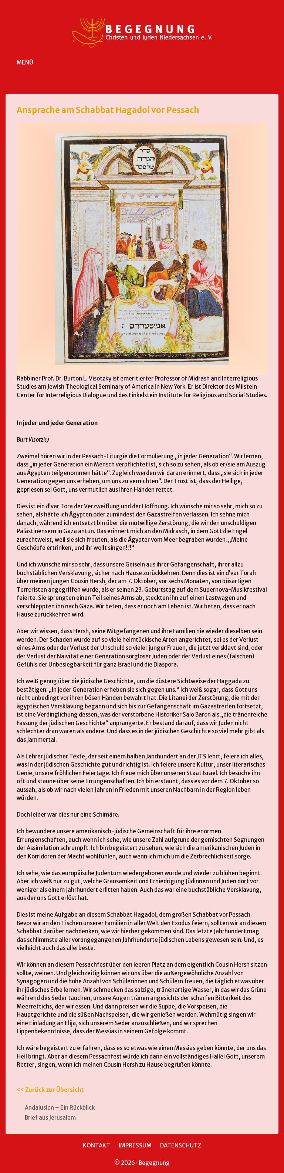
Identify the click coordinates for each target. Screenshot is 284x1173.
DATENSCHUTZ (180, 1145)
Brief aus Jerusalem (50, 1117)
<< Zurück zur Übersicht (50, 1089)
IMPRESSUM (135, 1145)
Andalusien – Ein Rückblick (60, 1107)
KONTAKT (96, 1145)
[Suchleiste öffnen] (273, 62)
